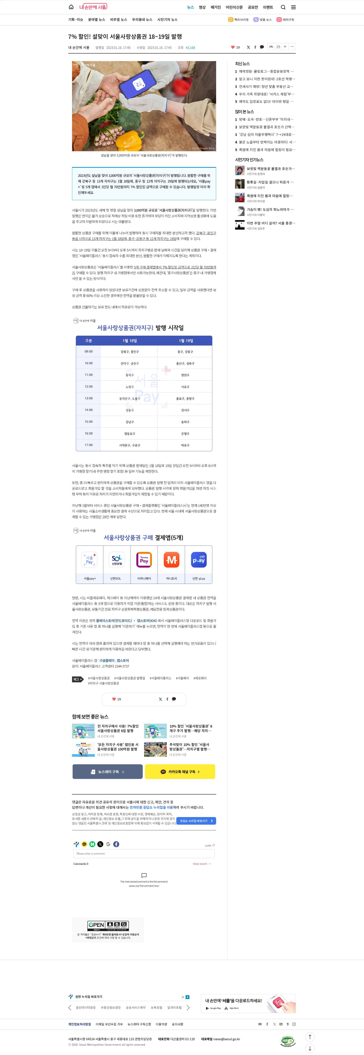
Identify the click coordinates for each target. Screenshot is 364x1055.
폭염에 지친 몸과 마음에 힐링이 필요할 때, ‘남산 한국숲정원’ (265, 150)
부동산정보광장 (111, 1007)
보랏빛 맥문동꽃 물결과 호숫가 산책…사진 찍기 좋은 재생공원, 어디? (265, 127)
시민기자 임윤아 (256, 187)
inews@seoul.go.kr (226, 1039)
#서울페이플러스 (160, 678)
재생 (187, 997)
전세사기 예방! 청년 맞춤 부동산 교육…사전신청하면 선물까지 (265, 86)
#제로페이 (200, 678)
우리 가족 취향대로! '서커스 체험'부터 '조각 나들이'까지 (265, 94)
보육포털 (156, 1007)
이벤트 (268, 7)
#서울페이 (182, 678)
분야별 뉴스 (96, 19)
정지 (183, 997)
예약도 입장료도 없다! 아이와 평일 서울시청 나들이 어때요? (265, 101)
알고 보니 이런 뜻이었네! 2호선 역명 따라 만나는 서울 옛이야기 (265, 79)
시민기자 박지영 (256, 201)
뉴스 (190, 7)
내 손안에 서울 (93, 6)
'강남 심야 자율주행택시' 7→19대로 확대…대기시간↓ (265, 134)
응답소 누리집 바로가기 (193, 821)
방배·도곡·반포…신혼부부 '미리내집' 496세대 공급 (265, 119)
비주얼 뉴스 (118, 19)
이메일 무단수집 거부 (109, 1024)
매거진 (216, 7)
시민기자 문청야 (256, 174)
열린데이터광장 (86, 1007)
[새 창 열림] (287, 1037)
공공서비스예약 (136, 1007)
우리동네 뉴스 (142, 19)
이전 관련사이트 (69, 1007)
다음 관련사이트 (188, 1007)
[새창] (107, 771)
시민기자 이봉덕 (256, 215)
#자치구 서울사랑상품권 (103, 683)
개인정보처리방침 (79, 1024)
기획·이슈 (75, 19)
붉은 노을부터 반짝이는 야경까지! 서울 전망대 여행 (265, 142)
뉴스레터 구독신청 (139, 1024)
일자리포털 (174, 1007)
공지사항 (177, 1024)
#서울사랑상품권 (99, 678)
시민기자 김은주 (256, 228)
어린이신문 (234, 7)
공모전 (253, 7)
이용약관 (161, 1024)
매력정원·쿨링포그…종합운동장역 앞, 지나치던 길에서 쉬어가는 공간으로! (265, 71)
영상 (202, 7)
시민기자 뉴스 (167, 19)
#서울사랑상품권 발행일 (129, 678)
